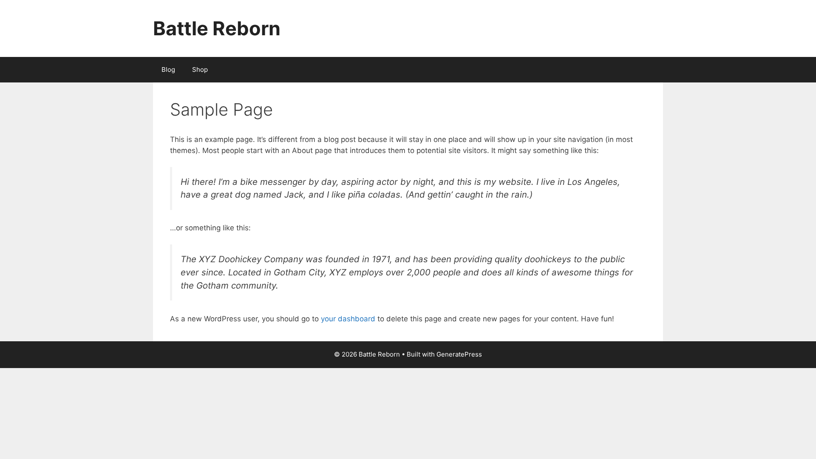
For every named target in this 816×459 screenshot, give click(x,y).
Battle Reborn (216, 28)
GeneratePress (459, 354)
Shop (200, 69)
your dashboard (348, 318)
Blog (168, 69)
